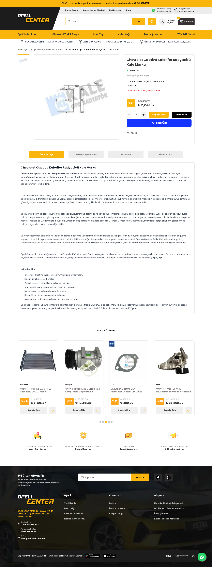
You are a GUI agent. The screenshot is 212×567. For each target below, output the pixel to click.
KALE (136, 85)
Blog (128, 10)
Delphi (68, 384)
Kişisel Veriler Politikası (167, 518)
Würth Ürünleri (186, 34)
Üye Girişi (69, 508)
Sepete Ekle (158, 114)
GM (112, 384)
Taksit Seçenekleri (86, 154)
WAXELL (24, 384)
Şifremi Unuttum (73, 513)
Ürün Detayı (46, 154)
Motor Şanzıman (153, 34)
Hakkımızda (115, 10)
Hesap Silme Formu (74, 518)
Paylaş (134, 132)
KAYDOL (140, 477)
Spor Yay (98, 34)
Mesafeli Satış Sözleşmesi (168, 503)
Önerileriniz (165, 154)
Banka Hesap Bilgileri (93, 10)
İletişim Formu (117, 508)
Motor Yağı (124, 34)
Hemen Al (181, 114)
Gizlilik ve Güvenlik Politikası (169, 508)
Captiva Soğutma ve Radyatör (47, 49)
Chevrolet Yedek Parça (65, 34)
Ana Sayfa (23, 49)
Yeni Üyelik (70, 503)
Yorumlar (126, 154)
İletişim (113, 503)
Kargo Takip (71, 10)
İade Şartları (161, 513)
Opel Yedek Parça (28, 34)
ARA (138, 21)
